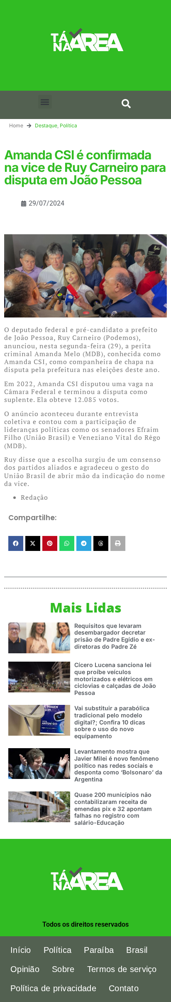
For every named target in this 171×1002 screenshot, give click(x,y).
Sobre (63, 969)
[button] (45, 102)
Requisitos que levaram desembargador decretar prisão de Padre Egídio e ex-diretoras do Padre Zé (114, 636)
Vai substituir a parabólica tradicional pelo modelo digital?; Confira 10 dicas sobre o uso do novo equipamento (111, 721)
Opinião (24, 969)
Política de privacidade (53, 988)
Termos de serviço (122, 969)
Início (20, 950)
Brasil (136, 950)
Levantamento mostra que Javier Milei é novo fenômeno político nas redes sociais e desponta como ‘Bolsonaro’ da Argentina (118, 765)
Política (68, 125)
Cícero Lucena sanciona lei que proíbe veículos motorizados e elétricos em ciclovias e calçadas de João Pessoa (115, 678)
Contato (124, 988)
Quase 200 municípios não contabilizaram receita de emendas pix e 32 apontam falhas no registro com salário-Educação (113, 808)
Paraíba (99, 950)
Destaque (46, 125)
